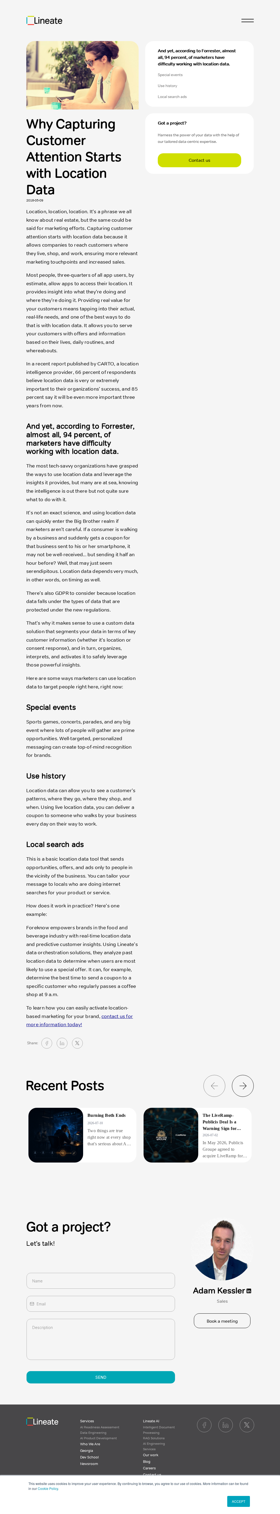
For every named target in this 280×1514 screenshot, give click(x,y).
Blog (146, 1461)
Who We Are (90, 1444)
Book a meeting (222, 1321)
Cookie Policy (48, 1488)
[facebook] (46, 1043)
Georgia (86, 1450)
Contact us (199, 160)
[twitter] (77, 1043)
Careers (149, 1468)
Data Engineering (93, 1433)
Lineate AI (151, 1421)
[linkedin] (62, 1043)
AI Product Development (98, 1438)
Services (87, 1421)
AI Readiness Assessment (99, 1427)
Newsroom (89, 1463)
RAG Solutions (154, 1438)
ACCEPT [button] (238, 1501)
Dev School (89, 1457)
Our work (150, 1455)
